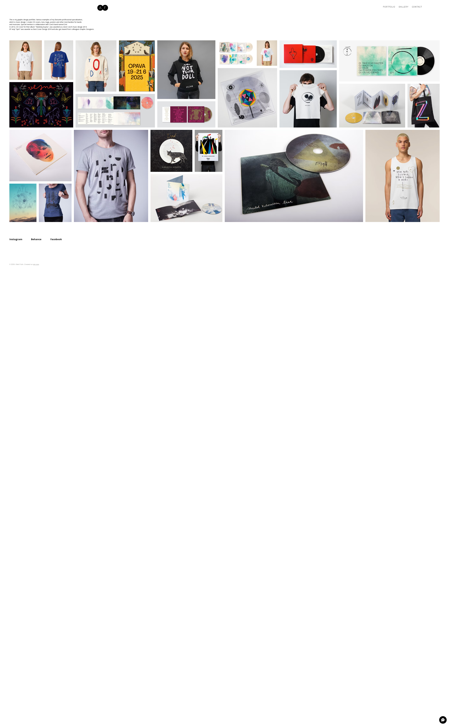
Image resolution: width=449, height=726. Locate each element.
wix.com (36, 264)
